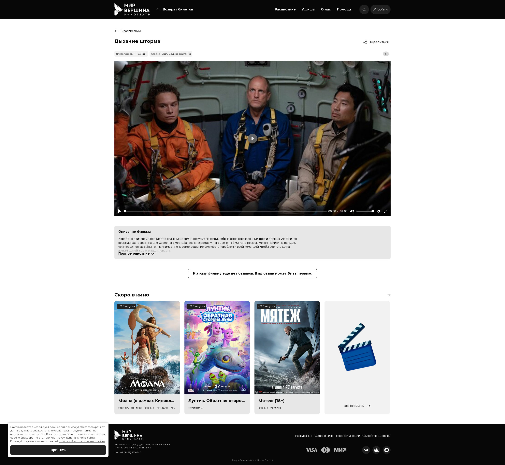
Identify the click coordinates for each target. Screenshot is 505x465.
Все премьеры (354, 406)
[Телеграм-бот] (376, 450)
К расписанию (131, 31)
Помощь (344, 9)
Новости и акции (348, 436)
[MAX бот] (387, 450)
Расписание (285, 9)
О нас (326, 9)
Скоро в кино (324, 436)
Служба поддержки (376, 436)
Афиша (308, 9)
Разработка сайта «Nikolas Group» (252, 460)
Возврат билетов (178, 9)
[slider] (225, 211)
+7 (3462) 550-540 (130, 452)
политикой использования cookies (82, 441)
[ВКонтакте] (366, 450)
